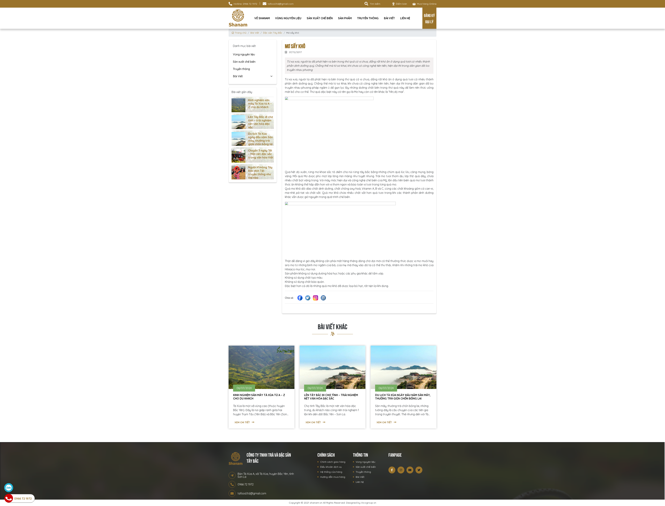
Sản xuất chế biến (320, 18)
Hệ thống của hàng (331, 471)
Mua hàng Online (426, 3)
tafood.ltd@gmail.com (281, 3)
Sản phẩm (345, 18)
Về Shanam (262, 18)
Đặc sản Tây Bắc (272, 32)
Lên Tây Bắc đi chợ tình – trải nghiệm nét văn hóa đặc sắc (260, 122)
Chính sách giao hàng (332, 461)
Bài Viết (389, 18)
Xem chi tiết (242, 422)
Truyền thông (368, 18)
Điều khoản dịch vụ (331, 466)
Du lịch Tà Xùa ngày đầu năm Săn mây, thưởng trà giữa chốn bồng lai (260, 139)
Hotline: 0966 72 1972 (245, 3)
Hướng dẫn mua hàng (332, 476)
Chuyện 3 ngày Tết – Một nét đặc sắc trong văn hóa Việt (260, 154)
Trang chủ (240, 32)
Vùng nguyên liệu (288, 18)
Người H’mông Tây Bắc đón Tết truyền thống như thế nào (260, 172)
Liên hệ (405, 18)
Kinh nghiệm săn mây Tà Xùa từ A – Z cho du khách (260, 103)
